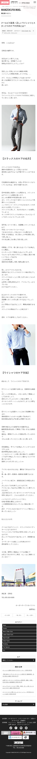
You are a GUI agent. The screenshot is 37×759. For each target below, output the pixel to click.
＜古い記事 (7, 615)
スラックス (7, 33)
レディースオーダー (24, 718)
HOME (3, 6)
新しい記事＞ (30, 615)
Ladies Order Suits (8, 634)
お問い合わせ (12, 724)
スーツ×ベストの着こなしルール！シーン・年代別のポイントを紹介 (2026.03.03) (18, 693)
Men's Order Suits (8, 631)
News (4, 625)
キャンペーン (12, 722)
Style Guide (15, 6)
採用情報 (4, 722)
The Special (6, 647)
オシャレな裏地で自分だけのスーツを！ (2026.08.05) (17, 670)
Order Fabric (6, 641)
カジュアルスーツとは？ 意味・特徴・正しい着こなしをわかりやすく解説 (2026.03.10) (18, 687)
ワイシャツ (14, 33)
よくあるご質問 (31, 722)
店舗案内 (22, 720)
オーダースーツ (12, 718)
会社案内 (4, 718)
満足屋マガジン (9, 6)
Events (5, 628)
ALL (30, 31)
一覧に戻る (18, 615)
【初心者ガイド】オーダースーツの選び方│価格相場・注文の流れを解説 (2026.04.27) (18, 675)
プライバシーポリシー (23, 724)
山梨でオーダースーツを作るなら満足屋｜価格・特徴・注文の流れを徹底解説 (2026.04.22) (18, 681)
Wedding (5, 644)
